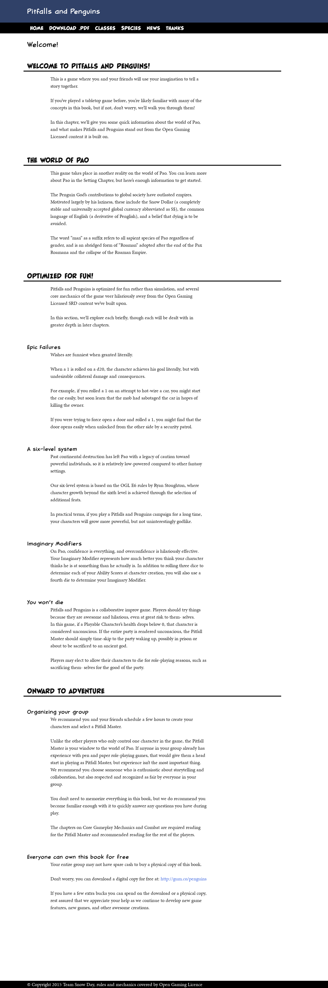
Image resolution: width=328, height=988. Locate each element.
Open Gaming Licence (180, 984)
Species (131, 28)
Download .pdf (69, 28)
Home (36, 28)
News (153, 28)
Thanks (175, 28)
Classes (105, 28)
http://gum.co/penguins (184, 878)
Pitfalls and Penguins (63, 11)
